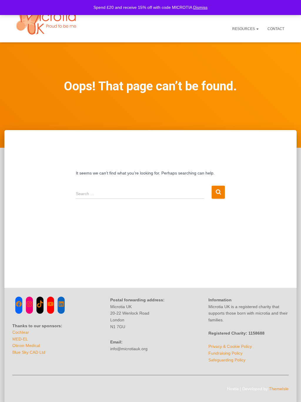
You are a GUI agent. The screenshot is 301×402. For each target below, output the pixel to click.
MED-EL (20, 339)
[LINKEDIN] (61, 304)
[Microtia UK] (47, 21)
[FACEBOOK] (18, 304)
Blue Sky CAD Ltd (28, 352)
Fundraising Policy (225, 353)
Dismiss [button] (200, 7)
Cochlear (20, 332)
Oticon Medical (26, 345)
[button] (257, 29)
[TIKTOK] (40, 304)
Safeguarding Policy (226, 360)
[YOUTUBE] (50, 304)
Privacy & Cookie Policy (230, 346)
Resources (244, 29)
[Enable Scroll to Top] (289, 390)
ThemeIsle (279, 388)
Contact (275, 29)
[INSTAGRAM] (29, 304)
